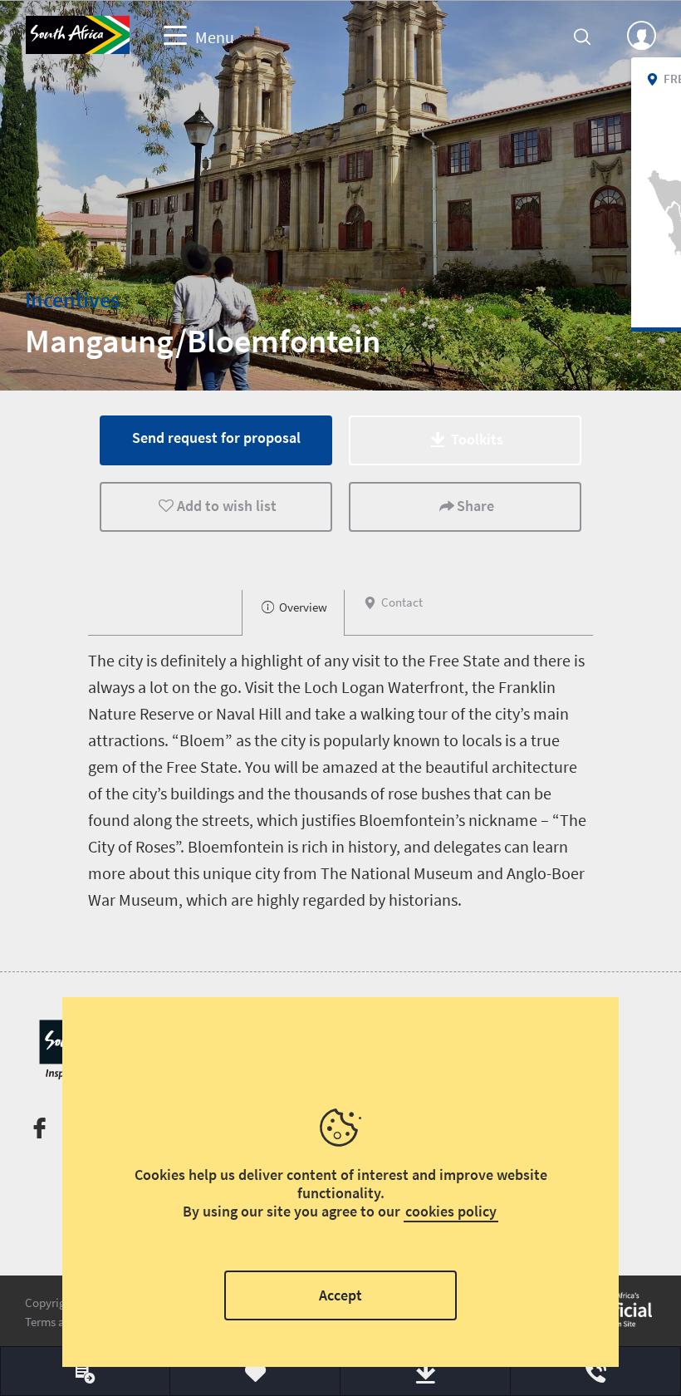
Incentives (72, 299)
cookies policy (451, 1211)
